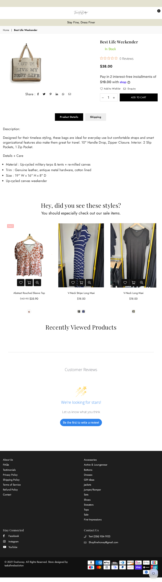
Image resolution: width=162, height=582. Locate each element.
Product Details (69, 117)
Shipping (95, 117)
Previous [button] (6, 271)
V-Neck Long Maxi (133, 293)
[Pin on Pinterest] (51, 94)
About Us (8, 460)
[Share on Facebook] (38, 94)
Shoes (87, 500)
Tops (86, 510)
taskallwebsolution (14, 565)
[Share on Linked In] (57, 94)
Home (6, 30)
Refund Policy (10, 490)
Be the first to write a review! (81, 422)
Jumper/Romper (92, 490)
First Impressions (93, 519)
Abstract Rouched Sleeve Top (29, 293)
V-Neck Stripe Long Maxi (81, 293)
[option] (81, 22)
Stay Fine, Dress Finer (81, 22)
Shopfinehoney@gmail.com (103, 542)
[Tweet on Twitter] (44, 94)
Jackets (87, 485)
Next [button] (155, 271)
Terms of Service (12, 485)
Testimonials (9, 470)
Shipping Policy (11, 480)
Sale (10, 226)
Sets (86, 494)
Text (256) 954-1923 (99, 536)
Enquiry (131, 88)
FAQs (6, 465)
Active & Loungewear (95, 465)
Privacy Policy (10, 475)
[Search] (11, 13)
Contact (7, 494)
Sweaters (88, 505)
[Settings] (149, 13)
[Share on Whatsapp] (63, 94)
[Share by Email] (69, 94)
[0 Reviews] (29, 255)
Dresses (88, 475)
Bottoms (88, 470)
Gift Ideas (89, 480)
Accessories (90, 460)
